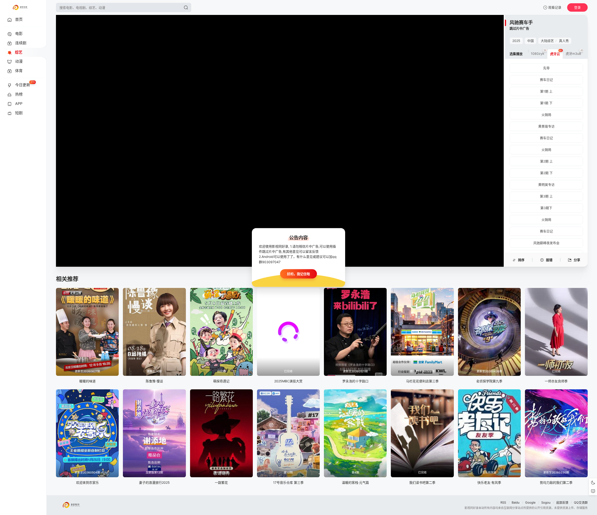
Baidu (516, 502)
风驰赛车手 (521, 22)
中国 (530, 41)
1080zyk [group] (538, 52)
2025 (516, 41)
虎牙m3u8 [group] (574, 52)
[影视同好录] (20, 7)
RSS (503, 502)
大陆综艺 (547, 41)
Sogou (546, 502)
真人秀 (564, 41)
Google (530, 502)
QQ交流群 (581, 502)
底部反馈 (562, 502)
